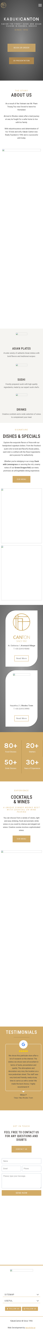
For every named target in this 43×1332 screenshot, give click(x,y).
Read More (21, 658)
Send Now (21, 1193)
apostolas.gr (30, 1328)
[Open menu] (40, 5)
